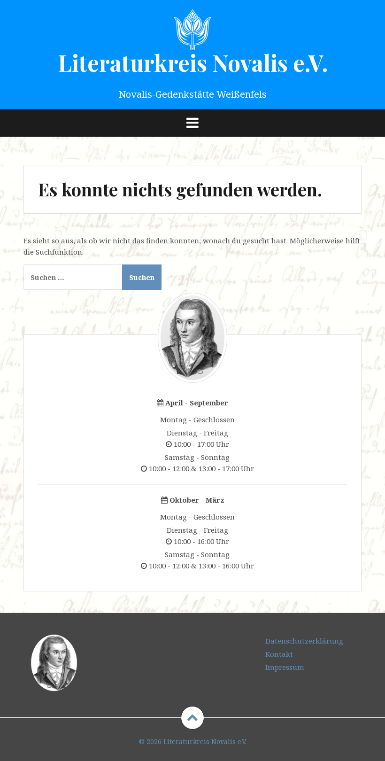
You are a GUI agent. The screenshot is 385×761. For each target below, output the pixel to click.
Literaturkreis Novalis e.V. (193, 62)
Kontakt (279, 654)
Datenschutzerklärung (304, 640)
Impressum (284, 667)
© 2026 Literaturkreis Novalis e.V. (192, 741)
